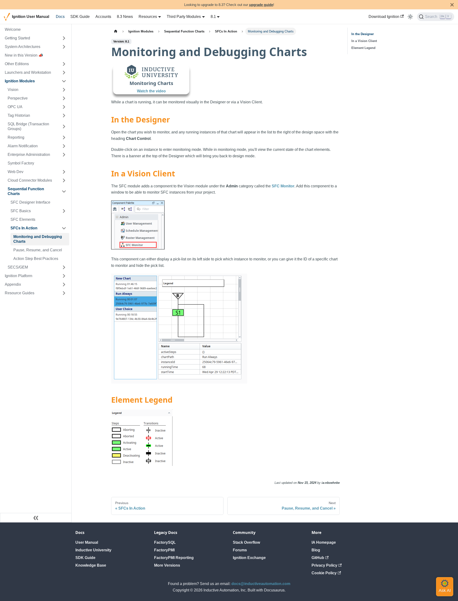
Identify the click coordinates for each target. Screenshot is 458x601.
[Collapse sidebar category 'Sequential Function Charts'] (64, 191)
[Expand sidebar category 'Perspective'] (64, 98)
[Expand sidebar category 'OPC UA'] (64, 107)
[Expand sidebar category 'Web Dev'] (64, 172)
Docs (60, 17)
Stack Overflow (246, 542)
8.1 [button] (213, 17)
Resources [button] (148, 17)
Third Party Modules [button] (184, 17)
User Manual (86, 542)
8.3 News (125, 17)
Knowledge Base (90, 565)
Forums (240, 550)
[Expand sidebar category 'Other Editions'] (64, 64)
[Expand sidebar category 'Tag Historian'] (64, 115)
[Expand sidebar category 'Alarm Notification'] (64, 146)
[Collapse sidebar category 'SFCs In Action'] (64, 228)
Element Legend (363, 48)
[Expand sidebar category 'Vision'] (64, 90)
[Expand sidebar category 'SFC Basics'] (64, 211)
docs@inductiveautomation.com (260, 584)
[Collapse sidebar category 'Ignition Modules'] (64, 81)
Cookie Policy (324, 573)
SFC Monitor (283, 186)
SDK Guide (80, 17)
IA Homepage (324, 542)
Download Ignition (384, 17)
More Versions (167, 565)
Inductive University (93, 550)
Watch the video (151, 91)
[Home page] (115, 31)
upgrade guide (261, 5)
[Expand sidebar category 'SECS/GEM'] (64, 267)
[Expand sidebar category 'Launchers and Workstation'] (64, 72)
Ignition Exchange (249, 558)
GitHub (318, 558)
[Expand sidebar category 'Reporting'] (64, 137)
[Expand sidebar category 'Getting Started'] (64, 38)
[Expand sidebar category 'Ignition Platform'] (64, 276)
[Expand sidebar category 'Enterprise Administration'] (64, 154)
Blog (316, 550)
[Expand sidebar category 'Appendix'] (64, 284)
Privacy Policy (324, 565)
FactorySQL (165, 542)
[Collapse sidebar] (36, 517)
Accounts (103, 17)
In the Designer (362, 34)
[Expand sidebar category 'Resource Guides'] (64, 293)
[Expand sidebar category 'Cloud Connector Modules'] (64, 180)
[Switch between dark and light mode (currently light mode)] (410, 17)
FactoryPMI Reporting (174, 558)
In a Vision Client (364, 41)
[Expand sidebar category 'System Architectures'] (64, 47)
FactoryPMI (164, 550)
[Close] (452, 4)
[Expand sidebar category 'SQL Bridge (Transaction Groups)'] (64, 126)
